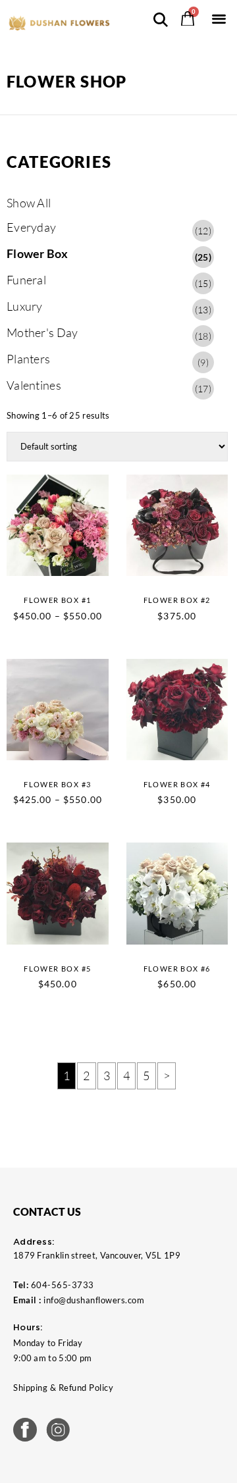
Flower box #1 (57, 600)
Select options (86, 553)
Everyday (109, 228)
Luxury (109, 307)
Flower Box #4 (177, 784)
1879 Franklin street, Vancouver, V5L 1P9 (96, 1255)
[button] (218, 18)
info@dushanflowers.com (93, 1300)
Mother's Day (109, 333)
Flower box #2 (177, 600)
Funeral (109, 281)
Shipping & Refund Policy (63, 1387)
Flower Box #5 (57, 968)
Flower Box (109, 254)
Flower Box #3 (57, 784)
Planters (108, 359)
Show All (29, 202)
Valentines (109, 386)
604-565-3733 (62, 1285)
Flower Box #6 (177, 968)
